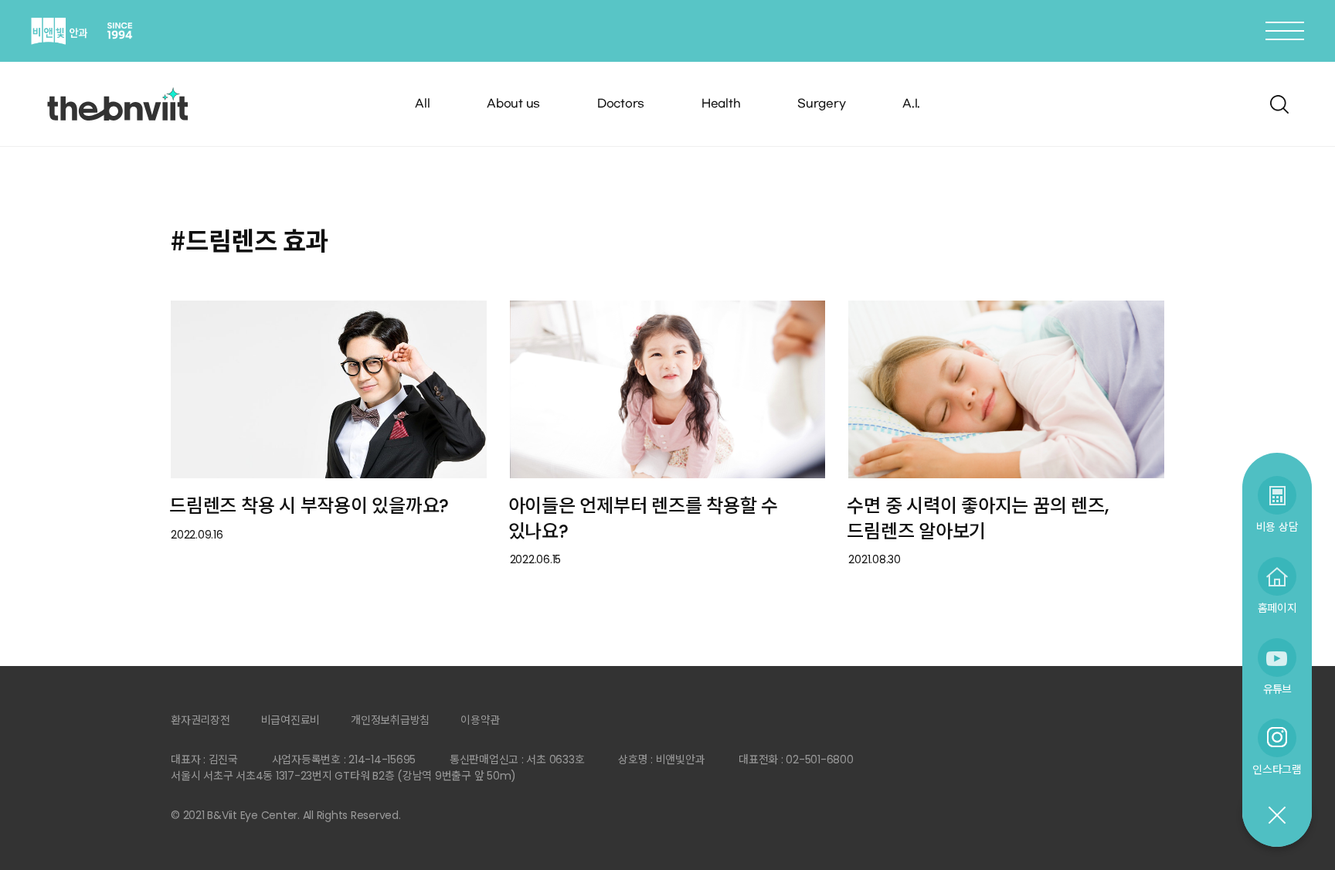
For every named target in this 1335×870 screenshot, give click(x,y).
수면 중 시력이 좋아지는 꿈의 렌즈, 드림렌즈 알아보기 (977, 518)
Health (721, 103)
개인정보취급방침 (390, 720)
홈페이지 (1277, 607)
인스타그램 (1277, 769)
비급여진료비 (291, 720)
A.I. (911, 103)
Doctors (620, 103)
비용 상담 (1277, 526)
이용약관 (480, 720)
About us (513, 103)
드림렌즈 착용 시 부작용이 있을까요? (309, 505)
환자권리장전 (200, 720)
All (422, 103)
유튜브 (1277, 688)
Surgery (821, 103)
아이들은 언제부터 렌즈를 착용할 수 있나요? (643, 518)
